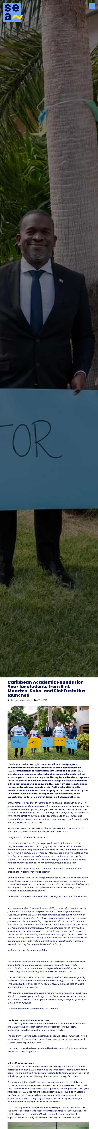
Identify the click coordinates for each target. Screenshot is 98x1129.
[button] (92, 6)
